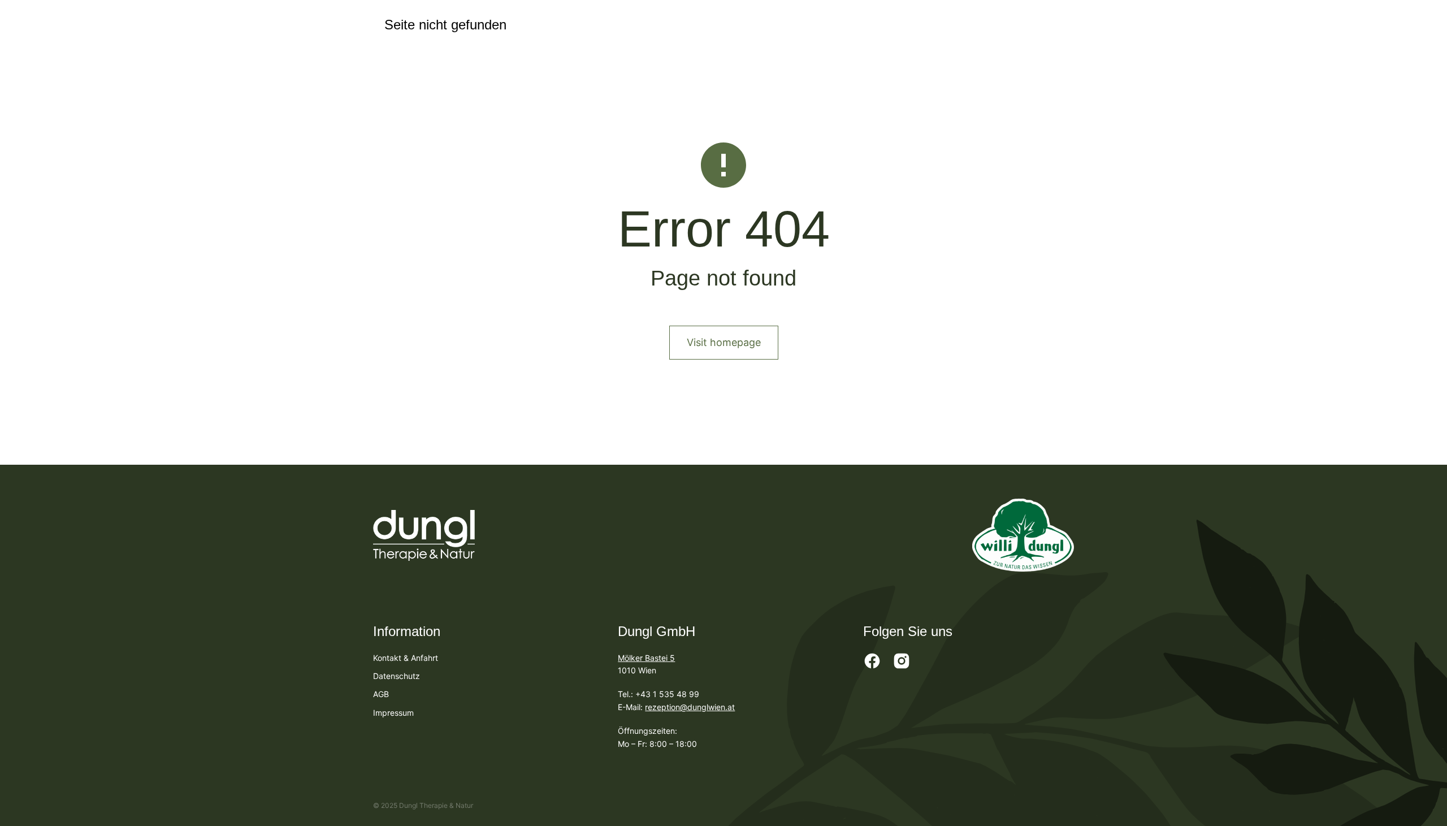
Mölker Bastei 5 (646, 658)
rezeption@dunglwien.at (690, 707)
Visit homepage (724, 342)
